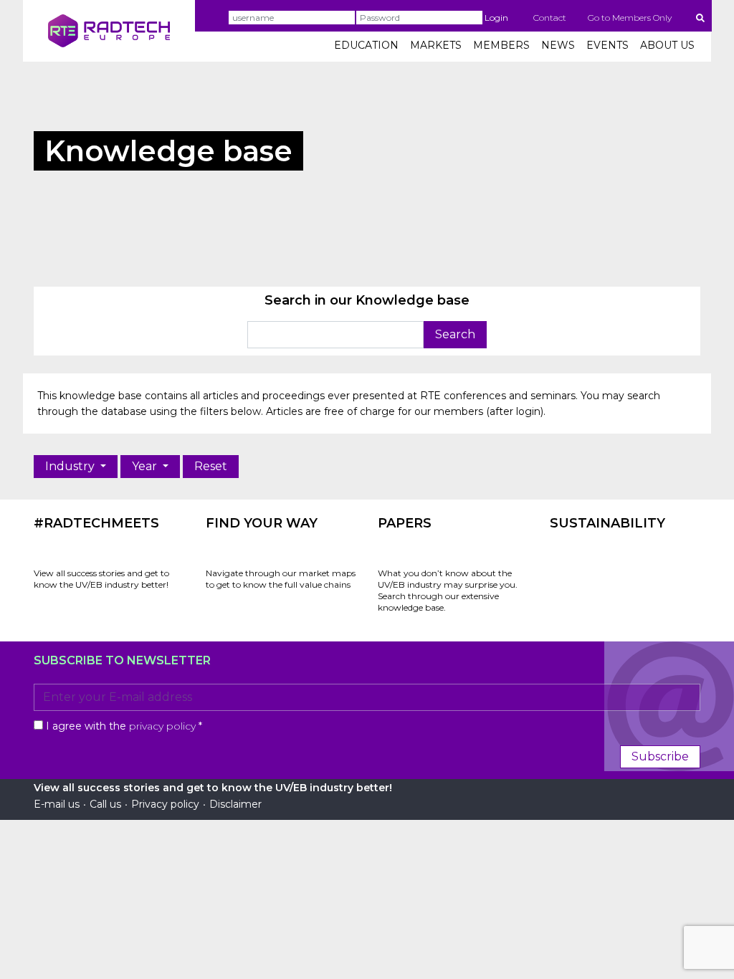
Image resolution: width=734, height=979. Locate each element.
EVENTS (607, 45)
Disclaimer (235, 804)
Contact (549, 17)
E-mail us (57, 804)
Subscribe (660, 756)
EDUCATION (366, 45)
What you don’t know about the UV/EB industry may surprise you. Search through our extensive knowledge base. (448, 590)
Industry (71, 466)
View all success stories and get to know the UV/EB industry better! (101, 579)
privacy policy (162, 726)
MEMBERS (501, 45)
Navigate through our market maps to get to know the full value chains (281, 579)
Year (146, 466)
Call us (105, 804)
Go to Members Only (630, 17)
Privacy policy (165, 804)
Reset (210, 466)
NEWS (558, 45)
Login (496, 17)
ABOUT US (667, 45)
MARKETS (436, 45)
